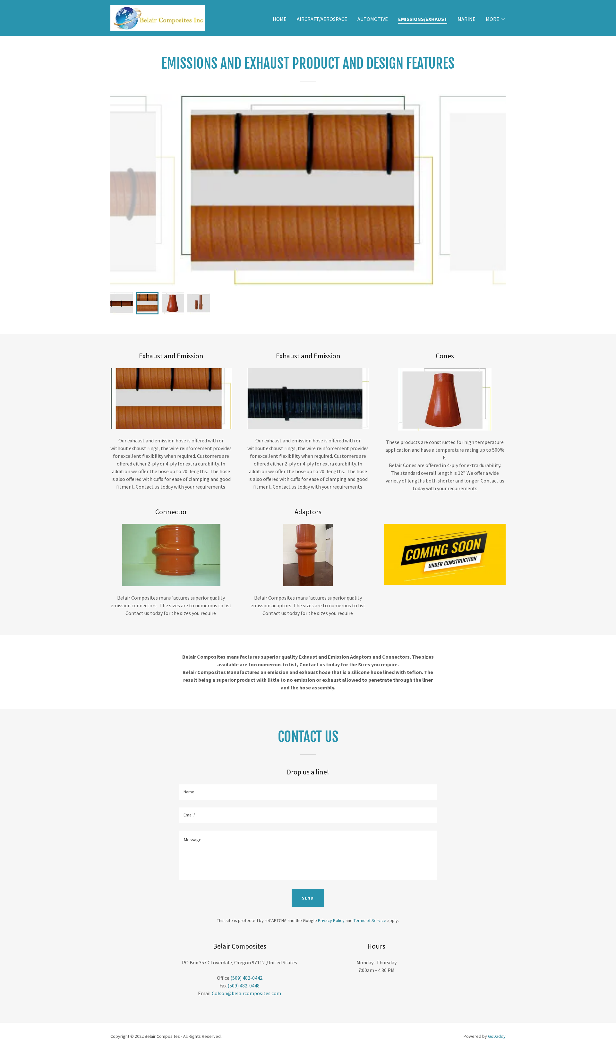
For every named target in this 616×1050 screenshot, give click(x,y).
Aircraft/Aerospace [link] (322, 19)
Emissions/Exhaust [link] (422, 19)
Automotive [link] (372, 19)
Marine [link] (466, 19)
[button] (496, 19)
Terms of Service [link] (370, 920)
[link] (157, 17)
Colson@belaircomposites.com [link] (246, 993)
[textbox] (308, 792)
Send (308, 898)
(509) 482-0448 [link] (243, 985)
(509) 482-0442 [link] (246, 978)
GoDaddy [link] (497, 1036)
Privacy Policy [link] (331, 920)
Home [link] (280, 19)
